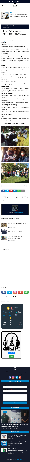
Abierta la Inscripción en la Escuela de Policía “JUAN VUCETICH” (17, 435)
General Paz (8, 185)
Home (9, 457)
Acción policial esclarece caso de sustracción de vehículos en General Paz (14, 425)
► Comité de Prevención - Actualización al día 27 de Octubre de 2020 (18, 230)
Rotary (14, 185)
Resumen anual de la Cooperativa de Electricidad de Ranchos (17, 224)
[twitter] (12, 1)
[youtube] (18, 1)
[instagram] (15, 1)
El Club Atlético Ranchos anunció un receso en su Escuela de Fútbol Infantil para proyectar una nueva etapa (19, 15)
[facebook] (10, 1)
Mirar (11, 356)
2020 (11, 25)
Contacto (20, 457)
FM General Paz (6, 428)
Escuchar (11, 353)
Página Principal (6, 25)
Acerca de (15, 457)
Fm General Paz (6, 36)
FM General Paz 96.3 (19, 459)
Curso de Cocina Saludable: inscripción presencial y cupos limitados (17, 442)
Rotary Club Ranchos (6, 41)
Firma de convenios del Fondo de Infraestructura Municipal (16, 237)
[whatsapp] (20, 1)
